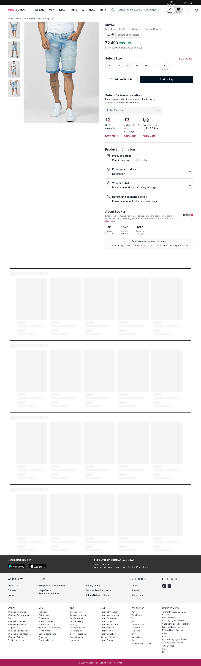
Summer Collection (109, 637)
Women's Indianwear (17, 612)
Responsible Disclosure (98, 590)
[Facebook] (170, 586)
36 (146, 65)
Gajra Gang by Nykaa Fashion (175, 624)
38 (155, 65)
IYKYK (164, 633)
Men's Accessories (48, 624)
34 (137, 65)
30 (118, 65)
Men (18, 18)
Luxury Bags (106, 621)
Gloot (164, 649)
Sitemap (135, 590)
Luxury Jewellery (108, 634)
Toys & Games (76, 637)
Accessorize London (141, 643)
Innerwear (74, 640)
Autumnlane (136, 637)
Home (11, 18)
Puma (134, 612)
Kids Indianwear (77, 612)
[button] (174, 10)
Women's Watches (16, 637)
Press (11, 595)
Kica (164, 636)
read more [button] (110, 221)
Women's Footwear (17, 621)
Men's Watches (46, 631)
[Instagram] (165, 586)
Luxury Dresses (107, 640)
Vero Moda (136, 615)
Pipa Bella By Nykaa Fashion (175, 639)
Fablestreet (136, 631)
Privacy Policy (92, 585)
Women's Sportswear (18, 631)
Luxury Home (106, 631)
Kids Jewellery (76, 621)
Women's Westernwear (18, 615)
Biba (133, 621)
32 (128, 65)
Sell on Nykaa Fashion (97, 595)
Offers (134, 585)
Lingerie (12, 627)
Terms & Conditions (49, 593)
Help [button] (190, 3)
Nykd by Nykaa (169, 617)
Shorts (41, 18)
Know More (111, 135)
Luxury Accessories (109, 624)
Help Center (45, 590)
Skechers (135, 627)
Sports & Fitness (46, 640)
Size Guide (185, 58)
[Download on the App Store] (37, 567)
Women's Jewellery (17, 624)
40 (164, 65)
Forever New (137, 624)
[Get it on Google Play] (16, 567)
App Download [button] (171, 3)
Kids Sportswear (77, 627)
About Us (13, 585)
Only (133, 634)
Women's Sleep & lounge (19, 634)
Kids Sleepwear (77, 631)
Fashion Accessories (17, 640)
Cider (134, 640)
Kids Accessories (78, 634)
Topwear (43, 612)
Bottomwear (29, 18)
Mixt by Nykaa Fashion (172, 630)
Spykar (110, 25)
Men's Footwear (46, 621)
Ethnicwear (44, 618)
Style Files (137, 595)
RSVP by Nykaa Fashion (173, 621)
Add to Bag (167, 79)
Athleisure (43, 637)
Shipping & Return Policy (52, 585)
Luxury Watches (107, 627)
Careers (12, 590)
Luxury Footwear (108, 618)
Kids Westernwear (78, 615)
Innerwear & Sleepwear (50, 627)
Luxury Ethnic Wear (109, 612)
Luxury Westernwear (110, 615)
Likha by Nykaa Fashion (173, 627)
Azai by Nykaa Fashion (172, 643)
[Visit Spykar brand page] (188, 215)
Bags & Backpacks (47, 634)
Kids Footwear (76, 618)
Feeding (73, 624)
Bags (10, 618)
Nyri (164, 652)
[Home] (16, 10)
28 (109, 65)
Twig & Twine (168, 646)
